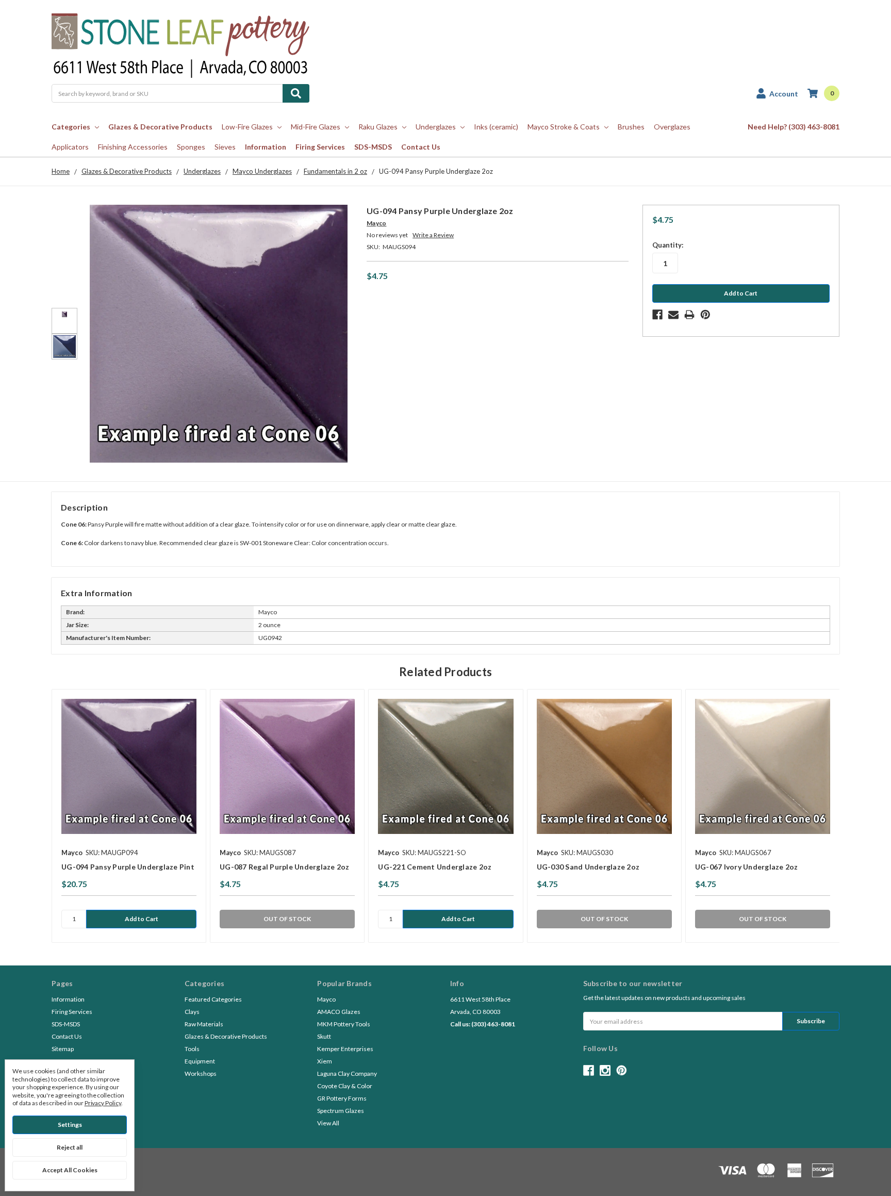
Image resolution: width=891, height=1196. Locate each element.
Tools (192, 1049)
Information (265, 146)
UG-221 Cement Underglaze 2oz (434, 866)
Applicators (70, 146)
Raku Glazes (378, 126)
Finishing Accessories (133, 146)
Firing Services (320, 146)
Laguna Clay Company (347, 1073)
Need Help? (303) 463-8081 (793, 126)
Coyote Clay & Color (344, 1086)
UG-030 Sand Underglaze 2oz (588, 866)
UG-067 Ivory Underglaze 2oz (746, 866)
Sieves (225, 146)
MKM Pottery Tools (343, 1024)
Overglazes (672, 126)
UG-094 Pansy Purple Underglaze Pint (127, 866)
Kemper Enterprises (345, 1049)
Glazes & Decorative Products (160, 126)
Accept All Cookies (69, 1170)
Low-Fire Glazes (247, 126)
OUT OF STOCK (287, 919)
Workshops (201, 1073)
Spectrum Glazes (340, 1111)
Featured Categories (213, 999)
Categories (71, 126)
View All (328, 1123)
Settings (70, 1124)
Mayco (326, 999)
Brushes (631, 126)
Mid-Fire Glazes (315, 126)
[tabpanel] (129, 816)
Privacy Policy (103, 1103)
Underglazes (436, 126)
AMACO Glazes (338, 1011)
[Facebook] (657, 314)
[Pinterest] (705, 314)
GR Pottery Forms (342, 1098)
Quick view (129, 766)
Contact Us (420, 146)
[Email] (673, 314)
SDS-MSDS (373, 146)
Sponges (191, 146)
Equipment (200, 1061)
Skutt (324, 1036)
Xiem (324, 1061)
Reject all (69, 1147)
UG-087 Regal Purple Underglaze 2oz (285, 866)
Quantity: (667, 245)
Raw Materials (204, 1024)
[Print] (689, 314)
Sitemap (63, 1049)
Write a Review (433, 235)
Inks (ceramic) (496, 126)
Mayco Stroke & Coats (563, 126)
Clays (192, 1011)
